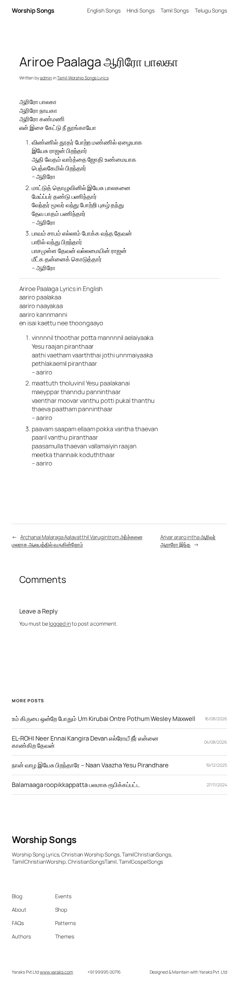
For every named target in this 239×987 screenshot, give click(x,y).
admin (46, 78)
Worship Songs (33, 10)
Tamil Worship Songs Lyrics (82, 78)
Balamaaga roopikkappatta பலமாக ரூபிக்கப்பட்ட (76, 784)
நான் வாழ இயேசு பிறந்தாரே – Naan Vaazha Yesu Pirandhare (90, 765)
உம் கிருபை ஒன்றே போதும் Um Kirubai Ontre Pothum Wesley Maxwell (103, 718)
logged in (60, 623)
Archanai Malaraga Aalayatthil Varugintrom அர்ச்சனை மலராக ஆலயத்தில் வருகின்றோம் (77, 540)
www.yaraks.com (56, 972)
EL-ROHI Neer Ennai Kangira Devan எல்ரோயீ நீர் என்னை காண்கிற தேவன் (85, 742)
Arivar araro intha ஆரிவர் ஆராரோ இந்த (188, 540)
